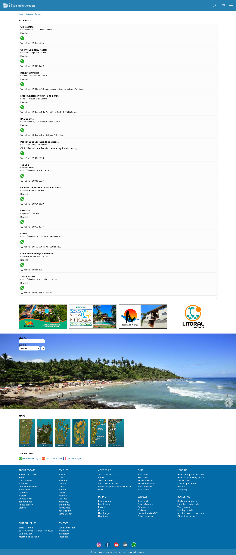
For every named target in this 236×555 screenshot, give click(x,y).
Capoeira (23, 492)
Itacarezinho (65, 510)
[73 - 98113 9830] (22, 108)
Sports (101, 477)
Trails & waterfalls (107, 474)
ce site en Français (74, 458)
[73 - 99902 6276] (22, 222)
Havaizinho (64, 507)
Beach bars (104, 504)
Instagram (64, 533)
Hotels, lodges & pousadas (191, 474)
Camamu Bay (25, 533)
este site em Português (32, 458)
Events (22, 477)
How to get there (27, 474)
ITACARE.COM (26, 453)
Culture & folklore (28, 486)
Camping (182, 489)
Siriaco (62, 492)
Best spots (143, 477)
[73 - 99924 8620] (22, 200)
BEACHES (63, 470)
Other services (145, 516)
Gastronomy (25, 480)
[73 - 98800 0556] (22, 131)
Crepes (101, 510)
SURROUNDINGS (27, 523)
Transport (143, 501)
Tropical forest (105, 480)
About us (122, 552)
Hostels (181, 486)
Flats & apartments (187, 483)
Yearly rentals (184, 507)
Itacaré (21, 14)
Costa (61, 486)
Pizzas (101, 507)
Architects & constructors (190, 513)
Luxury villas (183, 480)
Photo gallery (26, 504)
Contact (142, 552)
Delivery (142, 510)
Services (29, 14)
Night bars (103, 516)
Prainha (63, 495)
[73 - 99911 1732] (22, 62)
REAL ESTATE (183, 496)
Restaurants (104, 501)
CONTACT (63, 523)
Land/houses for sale (188, 504)
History (22, 495)
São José (63, 498)
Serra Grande (66, 513)
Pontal (62, 474)
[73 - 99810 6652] (22, 288)
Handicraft (24, 489)
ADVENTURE (104, 470)
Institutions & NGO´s (148, 513)
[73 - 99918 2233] (22, 177)
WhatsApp (64, 530)
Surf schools (144, 489)
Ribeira (62, 489)
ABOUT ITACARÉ (27, 470)
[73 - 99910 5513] (22, 85)
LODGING (182, 470)
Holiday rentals (185, 510)
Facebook (64, 536)
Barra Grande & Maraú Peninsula (36, 530)
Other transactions (187, 516)
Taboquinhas (25, 501)
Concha (62, 477)
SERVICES (143, 496)
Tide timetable (145, 486)
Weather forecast (147, 483)
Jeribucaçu (64, 501)
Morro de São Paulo (29, 536)
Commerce (143, 507)
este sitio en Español (54, 458)
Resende (63, 480)
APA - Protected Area (109, 483)
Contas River (25, 498)
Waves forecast (146, 480)
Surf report (143, 474)
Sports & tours (145, 504)
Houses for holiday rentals (191, 477)
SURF (140, 470)
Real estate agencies (187, 501)
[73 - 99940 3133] (22, 154)
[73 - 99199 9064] (22, 242)
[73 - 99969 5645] (22, 39)
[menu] (231, 4)
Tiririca (62, 483)
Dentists (38, 14)
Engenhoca (64, 504)
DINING (102, 496)
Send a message (67, 527)
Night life (23, 483)
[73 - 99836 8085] (22, 265)
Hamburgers (104, 513)
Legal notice (133, 552)
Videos (22, 507)
